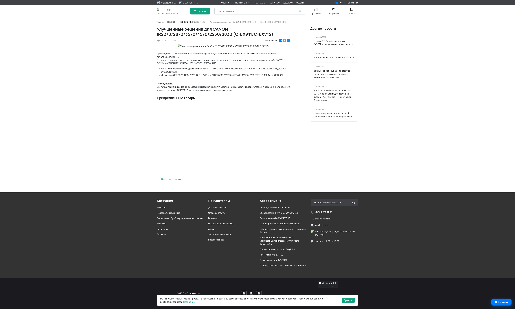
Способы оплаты (216, 212)
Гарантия (213, 218)
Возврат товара (216, 239)
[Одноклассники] (284, 40)
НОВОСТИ (171, 22)
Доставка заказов (217, 207)
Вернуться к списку (171, 178)
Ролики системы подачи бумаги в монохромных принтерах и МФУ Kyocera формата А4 (279, 240)
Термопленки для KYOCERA (273, 260)
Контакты (161, 223)
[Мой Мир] (288, 40)
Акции (211, 228)
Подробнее (189, 301)
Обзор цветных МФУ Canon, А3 (275, 207)
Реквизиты (162, 228)
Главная (160, 22)
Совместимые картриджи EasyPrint (277, 249)
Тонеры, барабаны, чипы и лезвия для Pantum (283, 265)
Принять (348, 300)
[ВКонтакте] (280, 40)
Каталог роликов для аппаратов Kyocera (280, 223)
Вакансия (162, 234)
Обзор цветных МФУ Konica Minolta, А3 (279, 212)
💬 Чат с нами (501, 302)
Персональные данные (168, 212)
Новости (161, 207)
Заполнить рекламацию (220, 234)
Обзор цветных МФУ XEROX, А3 (275, 218)
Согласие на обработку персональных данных (180, 218)
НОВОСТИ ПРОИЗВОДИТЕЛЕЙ (193, 22)
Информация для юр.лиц (220, 223)
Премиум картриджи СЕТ (272, 254)
